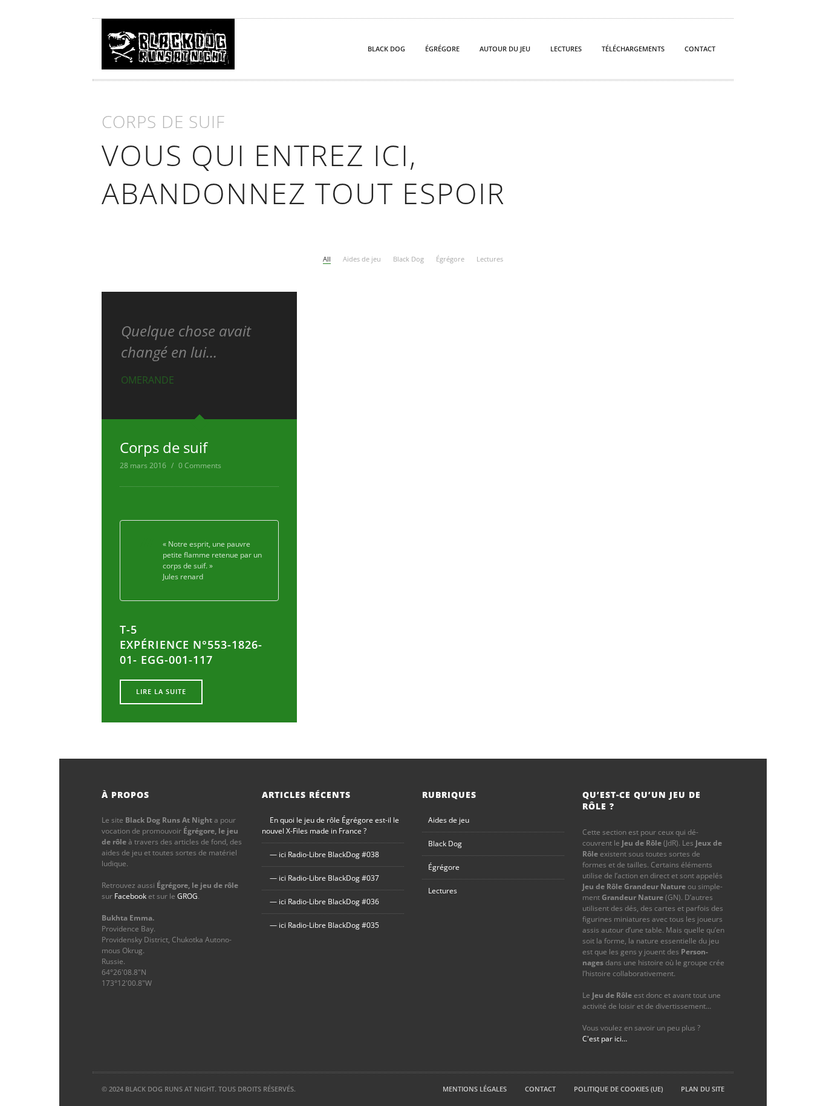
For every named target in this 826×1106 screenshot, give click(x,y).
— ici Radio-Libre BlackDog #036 (324, 901)
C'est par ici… (604, 1039)
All (327, 258)
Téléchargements (633, 48)
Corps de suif (163, 447)
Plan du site (702, 1088)
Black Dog (386, 48)
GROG (187, 896)
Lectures (566, 48)
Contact (700, 48)
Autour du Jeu (505, 48)
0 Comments (199, 465)
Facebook (130, 896)
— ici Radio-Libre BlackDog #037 (324, 878)
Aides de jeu (362, 258)
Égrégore (442, 48)
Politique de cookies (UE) (618, 1088)
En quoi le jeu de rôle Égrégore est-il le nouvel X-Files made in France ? (330, 825)
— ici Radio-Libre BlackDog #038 (324, 854)
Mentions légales (475, 1088)
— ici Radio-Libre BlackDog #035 (324, 925)
